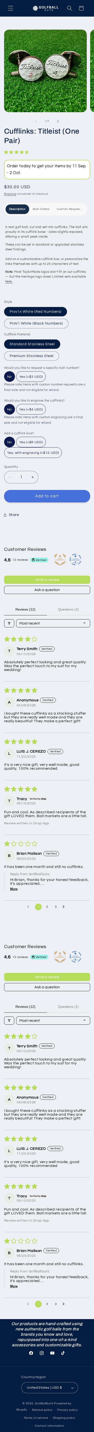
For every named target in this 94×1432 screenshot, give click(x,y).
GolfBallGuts (44, 1403)
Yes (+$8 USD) (31, 442)
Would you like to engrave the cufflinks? (34, 400)
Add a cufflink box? (19, 433)
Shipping (10, 194)
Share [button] (14, 515)
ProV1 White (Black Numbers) (36, 323)
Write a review (47, 580)
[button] (10, 8)
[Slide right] (58, 121)
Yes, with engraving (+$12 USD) (33, 453)
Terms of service (36, 1417)
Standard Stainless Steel (32, 344)
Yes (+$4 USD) (31, 409)
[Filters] (9, 623)
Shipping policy (64, 1417)
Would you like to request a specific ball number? (42, 368)
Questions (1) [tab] (68, 609)
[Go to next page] (65, 907)
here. (9, 281)
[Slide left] (36, 121)
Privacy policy (67, 1410)
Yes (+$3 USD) (31, 376)
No (9, 376)
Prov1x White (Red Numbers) (36, 311)
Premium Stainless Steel (32, 356)
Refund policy (42, 1410)
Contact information (49, 1425)
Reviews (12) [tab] (25, 609)
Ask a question (47, 590)
